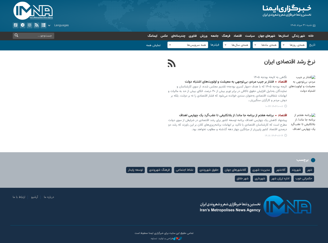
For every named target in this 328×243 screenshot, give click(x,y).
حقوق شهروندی (209, 170)
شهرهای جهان (266, 36)
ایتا (15, 25)
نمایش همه (153, 45)
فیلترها (215, 45)
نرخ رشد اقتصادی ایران (289, 62)
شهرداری (260, 178)
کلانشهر (280, 170)
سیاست (250, 36)
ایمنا (266, 10)
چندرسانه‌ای (178, 36)
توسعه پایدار (135, 170)
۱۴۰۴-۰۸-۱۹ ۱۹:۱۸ (274, 136)
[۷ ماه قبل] (302, 84)
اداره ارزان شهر (280, 178)
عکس (164, 36)
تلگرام (22, 25)
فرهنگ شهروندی (159, 170)
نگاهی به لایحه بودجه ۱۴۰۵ (270, 77)
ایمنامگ (152, 36)
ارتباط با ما (19, 197)
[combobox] (294, 45)
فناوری (193, 36)
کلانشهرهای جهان (235, 170)
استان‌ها (284, 36)
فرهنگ (226, 36)
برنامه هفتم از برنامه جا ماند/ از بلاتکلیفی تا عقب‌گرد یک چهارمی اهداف (233, 115)
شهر (309, 170)
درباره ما (49, 197)
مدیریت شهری (261, 170)
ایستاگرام (29, 25)
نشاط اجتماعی (184, 170)
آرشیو (43, 25)
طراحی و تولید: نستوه (162, 239)
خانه (311, 36)
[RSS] (171, 64)
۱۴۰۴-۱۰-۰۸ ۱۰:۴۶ (274, 106)
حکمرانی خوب (304, 178)
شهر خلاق (243, 178)
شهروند (296, 170)
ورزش (203, 36)
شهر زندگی (298, 36)
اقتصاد (238, 36)
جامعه (215, 36)
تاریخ (312, 45)
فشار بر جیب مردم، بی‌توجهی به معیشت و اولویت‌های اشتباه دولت (236, 82)
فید (36, 25)
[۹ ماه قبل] (302, 122)
